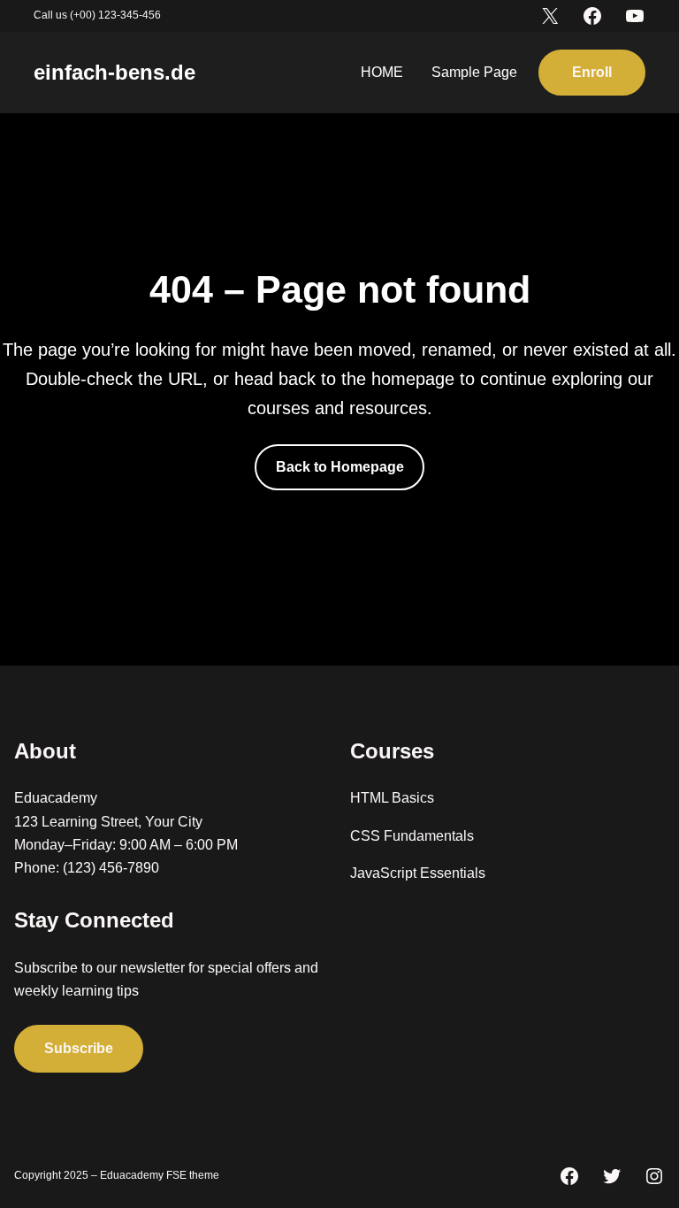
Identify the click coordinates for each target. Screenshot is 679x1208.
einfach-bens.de (114, 72)
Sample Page (474, 72)
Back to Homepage (340, 466)
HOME (382, 72)
